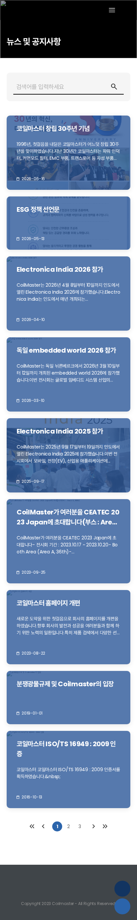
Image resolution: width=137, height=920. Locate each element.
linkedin (54, 875)
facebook (83, 875)
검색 (110, 86)
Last (105, 826)
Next (94, 826)
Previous (43, 826)
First (32, 826)
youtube (68, 875)
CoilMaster (26, 10)
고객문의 (122, 889)
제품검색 (122, 906)
